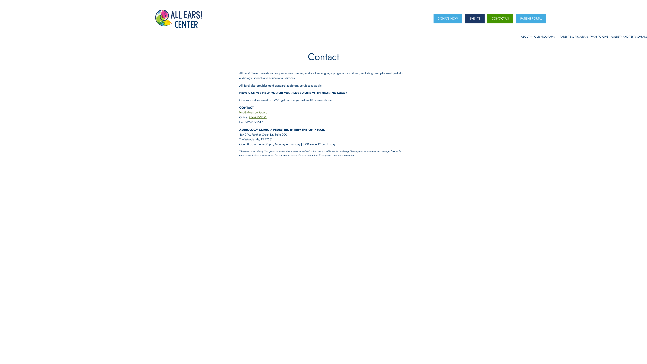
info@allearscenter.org (253, 112)
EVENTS (474, 18)
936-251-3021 (258, 117)
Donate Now (448, 18)
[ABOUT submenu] (531, 37)
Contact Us (500, 18)
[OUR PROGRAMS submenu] (556, 37)
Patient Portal (531, 18)
